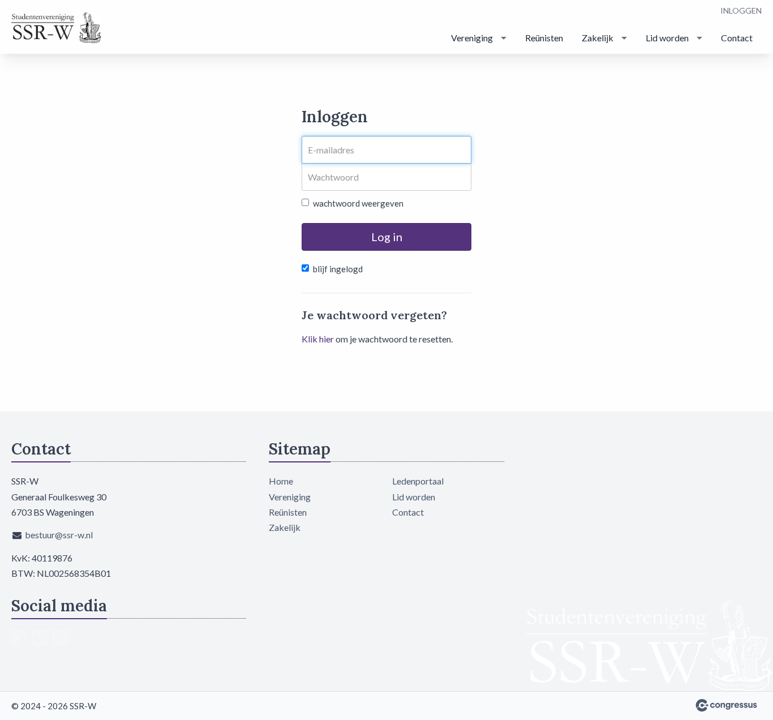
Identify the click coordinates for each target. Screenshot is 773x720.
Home (281, 480)
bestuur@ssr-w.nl (59, 534)
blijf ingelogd (338, 269)
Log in (386, 236)
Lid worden (667, 37)
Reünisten (544, 37)
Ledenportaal (418, 480)
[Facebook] (19, 638)
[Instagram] (60, 638)
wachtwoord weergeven (358, 203)
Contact (737, 37)
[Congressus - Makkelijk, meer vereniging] (726, 705)
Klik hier (318, 338)
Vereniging (472, 37)
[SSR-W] (56, 27)
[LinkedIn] (40, 638)
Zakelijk (597, 37)
